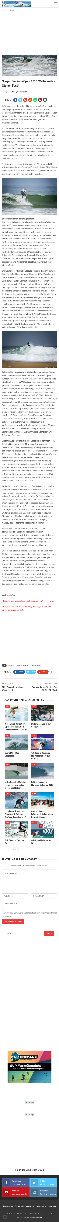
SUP (7, 823)
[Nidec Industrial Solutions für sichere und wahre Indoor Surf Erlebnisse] (16, 771)
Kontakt (52, 1206)
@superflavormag (35, 1169)
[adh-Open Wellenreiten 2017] (42, 829)
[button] (5, 1217)
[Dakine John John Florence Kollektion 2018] (42, 771)
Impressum (8, 1206)
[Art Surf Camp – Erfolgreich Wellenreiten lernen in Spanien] (42, 800)
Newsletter (42, 1206)
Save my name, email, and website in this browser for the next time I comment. (30, 914)
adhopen (11, 665)
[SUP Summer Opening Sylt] (16, 829)
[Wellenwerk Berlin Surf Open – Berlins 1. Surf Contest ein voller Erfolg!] (16, 713)
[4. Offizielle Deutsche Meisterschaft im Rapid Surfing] (42, 742)
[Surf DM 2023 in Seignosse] (16, 742)
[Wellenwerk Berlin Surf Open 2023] (42, 713)
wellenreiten (36, 665)
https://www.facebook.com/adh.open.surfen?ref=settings (28, 601)
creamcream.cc (36, 1218)
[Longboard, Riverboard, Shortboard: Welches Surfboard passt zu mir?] (16, 800)
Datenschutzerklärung (24, 1206)
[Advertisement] (29, 32)
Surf (7, 706)
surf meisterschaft (23, 665)
